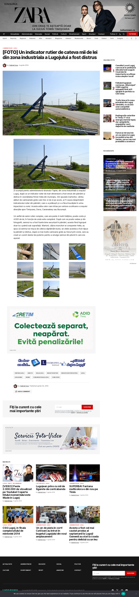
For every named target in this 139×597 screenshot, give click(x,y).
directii (30, 373)
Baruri (89, 38)
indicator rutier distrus (69, 373)
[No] (136, 594)
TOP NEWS (132, 34)
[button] (4, 34)
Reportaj (13, 38)
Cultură (6, 570)
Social (108, 198)
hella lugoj (40, 373)
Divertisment (26, 570)
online (28, 377)
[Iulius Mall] (69, 16)
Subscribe (87, 407)
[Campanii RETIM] (51, 329)
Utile (40, 38)
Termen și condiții (82, 412)
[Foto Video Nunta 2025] (51, 438)
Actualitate (41, 483)
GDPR (73, 412)
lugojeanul (18, 377)
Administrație (8, 48)
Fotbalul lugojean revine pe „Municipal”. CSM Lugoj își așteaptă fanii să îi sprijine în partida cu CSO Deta (125, 88)
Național (32, 38)
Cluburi (104, 38)
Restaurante (79, 38)
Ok (123, 593)
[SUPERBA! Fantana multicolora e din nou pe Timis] (84, 473)
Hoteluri (68, 38)
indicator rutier (52, 373)
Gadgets (120, 38)
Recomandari (17, 483)
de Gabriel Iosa (110, 171)
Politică (77, 564)
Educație (42, 564)
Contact (77, 570)
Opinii (5, 38)
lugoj (83, 373)
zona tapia (55, 377)
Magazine (58, 38)
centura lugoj (19, 373)
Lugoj (15, 48)
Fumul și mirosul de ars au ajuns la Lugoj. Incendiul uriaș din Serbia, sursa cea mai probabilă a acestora (125, 137)
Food (96, 38)
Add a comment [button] (24, 391)
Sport (10, 525)
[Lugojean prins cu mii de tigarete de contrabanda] (51, 473)
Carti (112, 38)
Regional (23, 38)
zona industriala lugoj (41, 377)
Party (10, 483)
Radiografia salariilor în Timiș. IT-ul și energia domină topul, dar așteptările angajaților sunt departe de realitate (125, 120)
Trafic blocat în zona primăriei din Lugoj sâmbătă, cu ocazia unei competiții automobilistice (124, 104)
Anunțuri (49, 38)
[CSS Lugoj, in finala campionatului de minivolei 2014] (18, 514)
